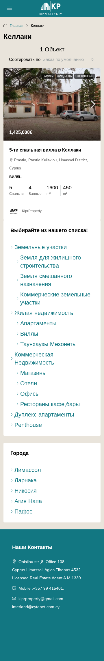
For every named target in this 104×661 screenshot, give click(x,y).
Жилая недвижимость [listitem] (43, 313)
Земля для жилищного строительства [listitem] (50, 261)
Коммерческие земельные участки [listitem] (55, 298)
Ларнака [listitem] (25, 480)
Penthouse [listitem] (28, 425)
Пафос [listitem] (23, 511)
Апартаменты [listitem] (38, 323)
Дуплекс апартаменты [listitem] (44, 414)
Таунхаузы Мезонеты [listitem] (48, 344)
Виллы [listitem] (29, 333)
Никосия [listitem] (25, 491)
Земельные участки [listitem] (40, 247)
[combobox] (68, 59)
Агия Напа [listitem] (28, 501)
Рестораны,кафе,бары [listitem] (50, 404)
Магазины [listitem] (33, 373)
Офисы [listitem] (30, 394)
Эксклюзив (84, 76)
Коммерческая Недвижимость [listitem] (34, 358)
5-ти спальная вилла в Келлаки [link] (45, 149)
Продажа (64, 76)
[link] (52, 104)
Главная (16, 26)
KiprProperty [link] (32, 211)
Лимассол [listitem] (27, 470)
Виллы (48, 76)
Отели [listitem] (28, 383)
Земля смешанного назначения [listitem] (46, 280)
